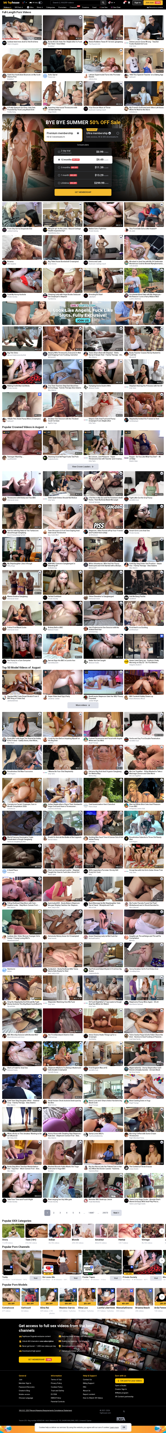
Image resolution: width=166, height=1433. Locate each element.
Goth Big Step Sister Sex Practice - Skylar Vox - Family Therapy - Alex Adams (145, 565)
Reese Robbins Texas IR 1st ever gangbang (106, 42)
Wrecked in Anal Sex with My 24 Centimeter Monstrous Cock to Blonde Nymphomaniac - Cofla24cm (146, 263)
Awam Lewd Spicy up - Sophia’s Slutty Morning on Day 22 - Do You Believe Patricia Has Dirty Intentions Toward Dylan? (146, 661)
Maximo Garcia (67, 1307)
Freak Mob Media (94, 1202)
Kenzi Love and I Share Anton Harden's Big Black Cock (105, 1102)
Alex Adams (93, 357)
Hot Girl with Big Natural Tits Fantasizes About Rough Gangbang (23, 532)
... (84, 1213)
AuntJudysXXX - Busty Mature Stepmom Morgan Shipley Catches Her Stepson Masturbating (64, 904)
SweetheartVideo (13, 940)
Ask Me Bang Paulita (137, 596)
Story (5, 1239)
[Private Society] (142, 1262)
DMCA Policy (56, 1398)
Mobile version (24, 1394)
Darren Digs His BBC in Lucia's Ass (61, 660)
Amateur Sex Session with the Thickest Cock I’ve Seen (63, 420)
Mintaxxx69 (52, 357)
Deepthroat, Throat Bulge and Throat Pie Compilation (145, 937)
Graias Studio (133, 1169)
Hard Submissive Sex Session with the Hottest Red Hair (104, 629)
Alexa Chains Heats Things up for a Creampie (102, 1036)
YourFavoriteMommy (96, 1136)
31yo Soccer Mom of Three (99, 108)
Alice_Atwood (133, 907)
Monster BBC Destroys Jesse (100, 1199)
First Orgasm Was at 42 (98, 1068)
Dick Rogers (11, 774)
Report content (89, 1394)
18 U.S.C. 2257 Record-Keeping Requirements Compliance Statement (45, 1410)
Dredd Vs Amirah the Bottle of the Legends (65, 837)
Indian (52, 1239)
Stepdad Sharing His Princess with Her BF (145, 386)
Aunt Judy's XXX (53, 907)
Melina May (92, 776)
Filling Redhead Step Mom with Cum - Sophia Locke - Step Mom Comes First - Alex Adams (23, 904)
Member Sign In (25, 1383)
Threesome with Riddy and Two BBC (21, 498)
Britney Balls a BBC (55, 627)
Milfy (90, 874)
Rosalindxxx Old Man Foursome (20, 771)
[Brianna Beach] (144, 1297)
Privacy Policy (56, 1383)
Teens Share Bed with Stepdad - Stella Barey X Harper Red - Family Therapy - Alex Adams (106, 354)
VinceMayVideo (134, 971)
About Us (86, 1391)
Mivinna (132, 940)
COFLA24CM (133, 266)
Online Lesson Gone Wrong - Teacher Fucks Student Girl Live (144, 43)
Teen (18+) (30, 1239)
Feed (94, 7)
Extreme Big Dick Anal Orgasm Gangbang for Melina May (105, 772)
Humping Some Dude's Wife (100, 386)
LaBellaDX (92, 297)
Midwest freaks (94, 388)
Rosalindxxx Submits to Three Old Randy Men (145, 838)
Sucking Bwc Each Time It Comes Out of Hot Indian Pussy (106, 838)
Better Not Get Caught (97, 660)
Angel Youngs (93, 743)
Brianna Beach (142, 1307)
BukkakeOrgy (52, 568)
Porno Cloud (93, 806)
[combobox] (75, 2)
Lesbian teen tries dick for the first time (22, 42)
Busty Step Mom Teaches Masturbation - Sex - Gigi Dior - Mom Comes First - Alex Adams (23, 1168)
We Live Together (135, 776)
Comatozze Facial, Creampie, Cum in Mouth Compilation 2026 (21, 805)
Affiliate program (121, 1393)
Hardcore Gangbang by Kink (16, 842)
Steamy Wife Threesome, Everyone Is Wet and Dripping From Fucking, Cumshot (64, 354)
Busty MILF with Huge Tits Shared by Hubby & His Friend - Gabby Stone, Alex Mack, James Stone (24, 739)
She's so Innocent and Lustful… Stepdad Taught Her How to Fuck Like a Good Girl (64, 871)
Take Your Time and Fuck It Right (20, 1199)
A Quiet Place (12, 870)
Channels (74, 7)
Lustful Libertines (135, 299)
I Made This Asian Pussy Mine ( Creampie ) (24, 419)
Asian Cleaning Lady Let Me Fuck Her (103, 936)
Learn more (114, 1427)
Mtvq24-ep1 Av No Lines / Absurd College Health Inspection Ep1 (64, 230)
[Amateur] (106, 1231)
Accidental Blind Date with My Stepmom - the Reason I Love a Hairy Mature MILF (145, 296)
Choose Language (26, 1398)
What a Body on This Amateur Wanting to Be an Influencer (24, 1135)
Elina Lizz (83, 1307)
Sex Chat (116, 7)
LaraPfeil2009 (12, 459)
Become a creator (156, 7)
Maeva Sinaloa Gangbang (17, 596)
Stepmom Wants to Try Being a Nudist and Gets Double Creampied (64, 1069)
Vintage (146, 1239)
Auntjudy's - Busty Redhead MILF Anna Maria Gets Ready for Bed (63, 970)
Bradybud (51, 46)
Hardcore (11, 969)
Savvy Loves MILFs (96, 1134)
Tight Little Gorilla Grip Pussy (140, 498)
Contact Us (87, 1380)
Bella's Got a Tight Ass (97, 229)
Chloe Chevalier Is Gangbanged (101, 596)
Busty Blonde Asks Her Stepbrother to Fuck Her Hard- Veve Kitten (65, 43)
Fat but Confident (54, 596)
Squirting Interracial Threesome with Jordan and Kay (62, 109)
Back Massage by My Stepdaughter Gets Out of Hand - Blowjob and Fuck (104, 904)
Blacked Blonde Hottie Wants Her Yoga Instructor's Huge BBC (63, 1168)
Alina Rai (44, 1307)
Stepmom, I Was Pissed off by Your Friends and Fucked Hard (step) (106, 532)
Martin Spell (52, 874)
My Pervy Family (134, 1072)
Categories (50, 7)
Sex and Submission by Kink (16, 355)
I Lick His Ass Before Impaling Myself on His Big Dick (64, 739)
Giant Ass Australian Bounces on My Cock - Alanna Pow (24, 76)
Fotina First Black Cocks (16, 627)
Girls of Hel (92, 907)
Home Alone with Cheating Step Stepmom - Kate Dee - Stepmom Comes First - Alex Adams (65, 1135)
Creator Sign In (121, 1389)
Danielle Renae (53, 1072)
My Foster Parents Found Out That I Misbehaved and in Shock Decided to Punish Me (144, 904)
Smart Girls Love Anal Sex (139, 531)
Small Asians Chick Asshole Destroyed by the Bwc (64, 1102)
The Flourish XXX (94, 44)
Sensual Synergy (94, 502)
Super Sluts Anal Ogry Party (59, 696)
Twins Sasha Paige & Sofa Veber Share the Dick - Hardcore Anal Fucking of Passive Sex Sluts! (146, 1036)
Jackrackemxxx (12, 701)
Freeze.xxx (51, 77)
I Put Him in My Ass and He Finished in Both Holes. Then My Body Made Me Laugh (106, 499)
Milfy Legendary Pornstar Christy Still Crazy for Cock (103, 871)
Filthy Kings (11, 566)
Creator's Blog (24, 1391)
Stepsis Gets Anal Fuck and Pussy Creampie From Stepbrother (102, 420)
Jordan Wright (93, 701)
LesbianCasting (12, 231)
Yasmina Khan (93, 1171)
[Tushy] (21, 1262)
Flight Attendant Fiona (136, 1138)
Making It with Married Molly (18, 386)
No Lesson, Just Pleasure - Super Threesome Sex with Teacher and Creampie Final (106, 458)
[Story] (13, 1231)
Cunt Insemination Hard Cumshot (102, 804)
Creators (85, 7)
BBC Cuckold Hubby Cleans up (141, 696)
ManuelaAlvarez (124, 1307)
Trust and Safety (57, 1391)
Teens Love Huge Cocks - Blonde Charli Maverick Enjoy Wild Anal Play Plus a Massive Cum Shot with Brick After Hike (144, 1200)
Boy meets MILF (53, 535)
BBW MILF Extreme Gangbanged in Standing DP (61, 565)
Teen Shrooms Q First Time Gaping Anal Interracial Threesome (64, 532)
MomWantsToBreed (136, 1004)
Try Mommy (52, 299)
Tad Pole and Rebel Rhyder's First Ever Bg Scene (105, 970)
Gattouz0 (132, 77)
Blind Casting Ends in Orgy (139, 1101)
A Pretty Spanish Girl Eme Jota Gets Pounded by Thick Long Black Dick (21, 109)
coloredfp (92, 842)
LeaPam (50, 743)
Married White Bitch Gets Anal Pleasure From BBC (144, 805)
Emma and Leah (95, 262)
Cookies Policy (56, 1387)
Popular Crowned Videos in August (23, 427)
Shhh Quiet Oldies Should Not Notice (62, 498)
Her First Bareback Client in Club (60, 1035)
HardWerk (132, 599)
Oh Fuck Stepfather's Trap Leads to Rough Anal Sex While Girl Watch (105, 1003)
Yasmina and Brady (54, 809)
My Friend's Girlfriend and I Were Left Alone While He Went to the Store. (146, 109)
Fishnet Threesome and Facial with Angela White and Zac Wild (105, 739)
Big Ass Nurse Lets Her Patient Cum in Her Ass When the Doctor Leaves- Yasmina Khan (105, 1168)
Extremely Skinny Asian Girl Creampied (63, 936)
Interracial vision (12, 500)
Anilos (9, 971)
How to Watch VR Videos (93, 1398)
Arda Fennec (52, 264)
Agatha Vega (52, 423)
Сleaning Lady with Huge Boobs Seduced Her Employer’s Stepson (64, 296)
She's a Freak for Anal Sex (17, 1068)
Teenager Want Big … (15, 457)
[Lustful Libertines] (106, 1297)
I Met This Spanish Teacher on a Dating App (146, 75)
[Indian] (60, 1231)
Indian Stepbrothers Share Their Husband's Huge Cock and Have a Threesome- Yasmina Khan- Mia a (65, 805)
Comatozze (133, 112)
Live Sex (104, 7)
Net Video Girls (12, 1138)
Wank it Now (133, 461)
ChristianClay (93, 632)
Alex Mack (10, 743)
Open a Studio (120, 1386)
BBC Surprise (11, 264)
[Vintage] (153, 1231)
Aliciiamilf (132, 357)
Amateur (99, 1239)
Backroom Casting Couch (97, 110)
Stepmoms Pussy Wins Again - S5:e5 (143, 1002)
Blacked (50, 1171)
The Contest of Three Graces (140, 1167)
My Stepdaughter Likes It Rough (19, 564)
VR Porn (18, 7)
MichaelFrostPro (94, 938)
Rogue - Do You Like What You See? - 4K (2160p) (145, 458)
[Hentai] (129, 1231)
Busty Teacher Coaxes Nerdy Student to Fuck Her (144, 354)
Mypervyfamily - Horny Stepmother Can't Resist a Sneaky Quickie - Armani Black (145, 1069)
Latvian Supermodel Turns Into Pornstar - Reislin (105, 76)
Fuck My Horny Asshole (16, 294)
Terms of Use (56, 1380)
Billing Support (88, 1383)
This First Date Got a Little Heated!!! (143, 229)
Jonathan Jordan (54, 699)
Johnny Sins (93, 79)
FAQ (84, 1387)
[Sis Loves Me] (62, 1262)
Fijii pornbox (11, 1006)
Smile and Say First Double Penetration (144, 738)
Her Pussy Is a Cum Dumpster (19, 660)
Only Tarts (132, 46)
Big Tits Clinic (12, 353)
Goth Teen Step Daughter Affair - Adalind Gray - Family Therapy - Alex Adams (23, 1102)
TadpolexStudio (53, 459)
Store (39, 7)
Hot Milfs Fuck (134, 500)
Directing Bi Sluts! (96, 294)
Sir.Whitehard (133, 421)
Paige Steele (52, 112)
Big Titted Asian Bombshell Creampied (63, 262)
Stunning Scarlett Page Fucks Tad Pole (63, 457)
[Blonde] (83, 1231)
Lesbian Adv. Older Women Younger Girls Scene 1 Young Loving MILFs (23, 937)
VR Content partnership (124, 1397)
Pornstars (62, 7)
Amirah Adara (52, 839)
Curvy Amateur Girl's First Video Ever (143, 969)
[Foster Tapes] (102, 1262)
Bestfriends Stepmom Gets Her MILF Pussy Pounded (106, 697)
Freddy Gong (11, 112)
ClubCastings (52, 1037)
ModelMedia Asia (54, 233)
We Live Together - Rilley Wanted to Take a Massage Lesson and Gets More (145, 772)
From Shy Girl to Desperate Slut (19, 229)
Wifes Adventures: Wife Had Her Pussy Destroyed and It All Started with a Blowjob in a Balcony (105, 565)
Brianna (10, 262)
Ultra (31, 7)
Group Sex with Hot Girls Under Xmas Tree (146, 870)
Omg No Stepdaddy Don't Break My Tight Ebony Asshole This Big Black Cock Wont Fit (24, 1003)
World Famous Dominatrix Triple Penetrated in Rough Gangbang (20, 838)
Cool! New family (134, 1039)
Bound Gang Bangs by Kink (16, 535)
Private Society (94, 231)
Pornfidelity (92, 1039)
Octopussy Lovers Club (137, 809)
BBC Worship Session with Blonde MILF (22, 1035)
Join (20, 1380)
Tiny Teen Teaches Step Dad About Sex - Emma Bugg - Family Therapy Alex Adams (64, 387)
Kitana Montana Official (137, 699)
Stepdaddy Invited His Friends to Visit (144, 419)
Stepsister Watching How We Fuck (61, 1002)
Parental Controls (58, 1402)
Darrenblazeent (53, 663)
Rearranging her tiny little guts (60, 1199)
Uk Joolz (132, 231)
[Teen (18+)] (36, 1231)
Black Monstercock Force (15, 1037)
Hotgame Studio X (135, 665)
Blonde (75, 1239)
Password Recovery (27, 1387)
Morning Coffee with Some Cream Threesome (142, 1135)
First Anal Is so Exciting (138, 627)
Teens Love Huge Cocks (137, 1204)
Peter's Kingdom (12, 44)
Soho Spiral (52, 75)
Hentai (121, 1239)
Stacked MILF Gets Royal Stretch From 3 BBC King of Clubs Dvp (23, 697)
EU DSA (54, 1394)
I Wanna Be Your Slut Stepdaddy (60, 771)
